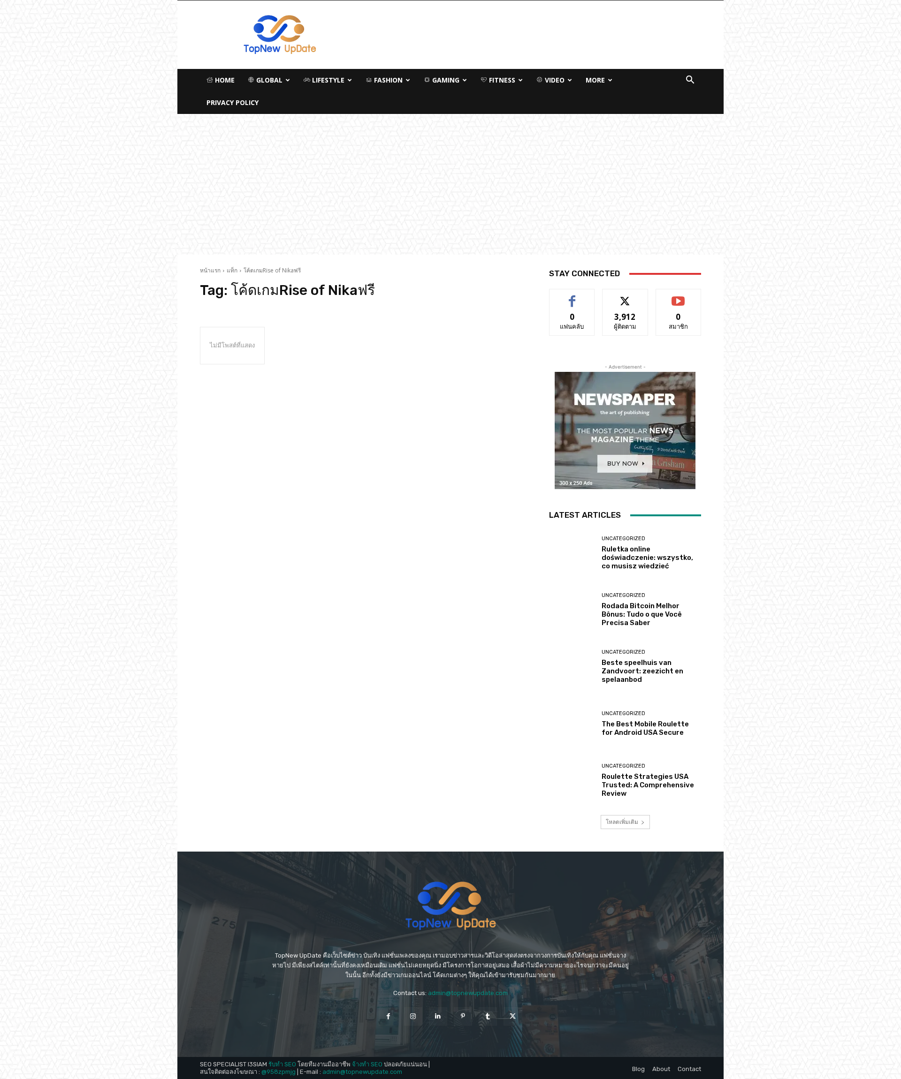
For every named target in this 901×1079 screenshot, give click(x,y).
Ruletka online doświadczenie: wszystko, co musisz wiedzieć (647, 557)
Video (554, 79)
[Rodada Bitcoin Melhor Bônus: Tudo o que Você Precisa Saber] (572, 610)
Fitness (501, 79)
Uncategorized (623, 538)
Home (224, 79)
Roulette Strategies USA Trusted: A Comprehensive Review (648, 785)
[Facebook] (388, 1016)
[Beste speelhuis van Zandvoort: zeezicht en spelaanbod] (572, 666)
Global (268, 79)
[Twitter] (513, 1016)
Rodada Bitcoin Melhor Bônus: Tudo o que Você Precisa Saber (642, 614)
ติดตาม (625, 296)
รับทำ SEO (282, 1064)
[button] (690, 80)
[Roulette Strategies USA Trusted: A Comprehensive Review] (572, 780)
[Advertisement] (450, 184)
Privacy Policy (232, 102)
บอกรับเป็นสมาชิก (678, 296)
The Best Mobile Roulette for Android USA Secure (645, 728)
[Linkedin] (438, 1016)
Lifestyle (327, 79)
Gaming (444, 79)
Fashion (387, 79)
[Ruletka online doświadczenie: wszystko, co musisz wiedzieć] (572, 553)
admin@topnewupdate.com (468, 992)
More (595, 79)
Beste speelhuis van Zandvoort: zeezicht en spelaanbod (642, 671)
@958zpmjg (278, 1071)
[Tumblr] (488, 1016)
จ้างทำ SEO (367, 1064)
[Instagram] (413, 1016)
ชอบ (572, 296)
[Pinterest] (463, 1016)
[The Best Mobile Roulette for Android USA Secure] (572, 724)
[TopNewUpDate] (450, 906)
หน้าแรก (210, 270)
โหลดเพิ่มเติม (622, 822)
